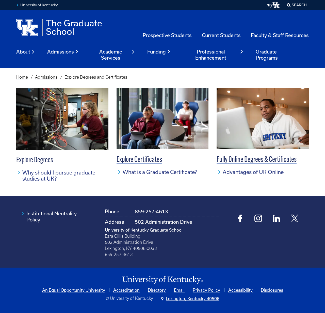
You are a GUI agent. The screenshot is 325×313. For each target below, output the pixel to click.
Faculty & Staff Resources (280, 35)
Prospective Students (167, 35)
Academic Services (110, 55)
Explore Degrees (34, 160)
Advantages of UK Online (253, 172)
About (23, 52)
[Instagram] (258, 219)
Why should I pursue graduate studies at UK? (58, 175)
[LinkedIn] (276, 219)
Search (299, 5)
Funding (156, 52)
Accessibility (240, 290)
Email (179, 290)
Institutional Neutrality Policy (51, 216)
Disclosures (272, 290)
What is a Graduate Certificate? (160, 172)
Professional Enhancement (210, 55)
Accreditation (126, 290)
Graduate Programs (267, 55)
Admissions (60, 52)
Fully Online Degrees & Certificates (257, 160)
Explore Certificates (139, 160)
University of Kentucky (39, 5)
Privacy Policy (206, 290)
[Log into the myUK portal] (274, 5)
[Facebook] (240, 219)
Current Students (221, 35)
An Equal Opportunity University (73, 290)
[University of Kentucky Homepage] (162, 280)
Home (22, 77)
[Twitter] (294, 219)
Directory (157, 290)
